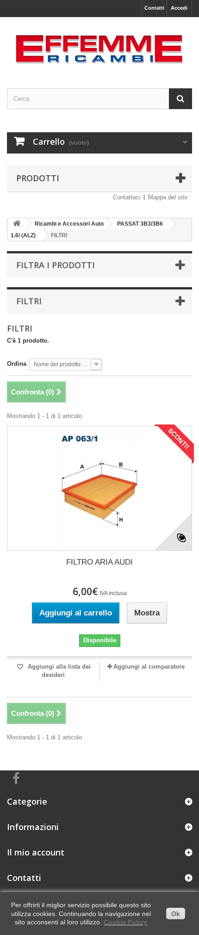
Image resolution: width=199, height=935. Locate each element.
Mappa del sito (167, 197)
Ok (175, 913)
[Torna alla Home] (16, 224)
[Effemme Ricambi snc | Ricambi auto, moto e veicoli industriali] (99, 44)
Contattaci (126, 197)
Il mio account (35, 852)
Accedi (179, 8)
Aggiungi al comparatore (149, 666)
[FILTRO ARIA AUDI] (99, 488)
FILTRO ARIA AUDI (99, 562)
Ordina (16, 363)
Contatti (154, 8)
